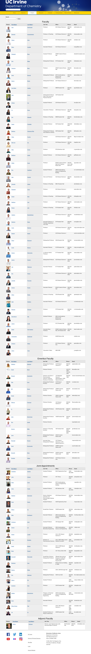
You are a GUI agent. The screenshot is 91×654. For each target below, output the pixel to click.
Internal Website (31, 650)
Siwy (28, 585)
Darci (12, 600)
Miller (28, 429)
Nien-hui (13, 142)
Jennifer (13, 280)
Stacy (12, 482)
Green (28, 149)
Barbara (13, 131)
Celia (12, 488)
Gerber (28, 409)
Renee (13, 207)
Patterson (29, 267)
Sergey (13, 252)
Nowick (29, 260)
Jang (28, 522)
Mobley (29, 546)
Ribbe (28, 570)
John (12, 416)
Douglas (13, 458)
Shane (13, 40)
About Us (23, 12)
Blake (28, 61)
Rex (12, 170)
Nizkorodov (29, 252)
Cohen (28, 95)
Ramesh (13, 34)
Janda (28, 422)
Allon (12, 515)
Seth (13, 95)
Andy (13, 75)
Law (28, 202)
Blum (28, 68)
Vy (12, 110)
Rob (12, 382)
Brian (12, 551)
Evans (28, 389)
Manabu (13, 309)
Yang (28, 350)
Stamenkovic (30, 593)
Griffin (28, 155)
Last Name (29, 24)
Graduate (50, 12)
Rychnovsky (30, 446)
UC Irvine (30, 634)
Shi (28, 580)
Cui (28, 102)
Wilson (12, 509)
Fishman (31, 624)
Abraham (13, 563)
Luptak (28, 534)
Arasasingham (30, 34)
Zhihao (13, 102)
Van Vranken (30, 329)
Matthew (13, 155)
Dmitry (14, 624)
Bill (12, 389)
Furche (29, 137)
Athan (13, 294)
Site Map (30, 642)
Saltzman (29, 575)
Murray (29, 247)
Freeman (29, 402)
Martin (28, 233)
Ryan (12, 502)
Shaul (13, 240)
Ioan (13, 27)
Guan (28, 163)
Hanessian (29, 495)
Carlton (29, 88)
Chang (12, 527)
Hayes (28, 502)
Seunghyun (14, 316)
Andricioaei (29, 27)
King (28, 196)
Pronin (28, 287)
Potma (28, 273)
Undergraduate (59, 12)
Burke (28, 81)
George (13, 429)
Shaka (28, 294)
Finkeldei (29, 124)
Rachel (13, 233)
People (32, 12)
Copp (28, 482)
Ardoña (29, 471)
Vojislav (13, 593)
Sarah (13, 124)
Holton (28, 184)
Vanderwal (29, 336)
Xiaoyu (12, 580)
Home (14, 12)
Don (12, 61)
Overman (29, 435)
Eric (12, 273)
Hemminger (29, 416)
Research (41, 12)
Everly (12, 395)
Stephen (13, 222)
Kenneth (13, 452)
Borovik (29, 75)
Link (28, 207)
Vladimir (13, 214)
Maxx (13, 47)
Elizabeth (14, 54)
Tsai (28, 606)
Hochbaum (29, 515)
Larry (12, 435)
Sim (28, 316)
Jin (12, 612)
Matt (13, 301)
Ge (28, 142)
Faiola (28, 488)
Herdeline (13, 471)
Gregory (13, 343)
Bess (28, 54)
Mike (13, 149)
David (13, 329)
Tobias (28, 458)
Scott (12, 446)
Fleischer (29, 395)
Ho (28, 509)
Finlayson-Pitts (30, 131)
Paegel (28, 551)
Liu (28, 527)
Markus (13, 570)
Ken (12, 422)
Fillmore (13, 402)
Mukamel (29, 240)
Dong (28, 110)
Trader (28, 600)
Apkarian (29, 364)
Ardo (28, 40)
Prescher (29, 280)
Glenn (12, 540)
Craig (13, 227)
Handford (29, 170)
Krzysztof (13, 556)
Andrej (12, 534)
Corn (28, 382)
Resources (76, 12)
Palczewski (29, 556)
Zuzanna (13, 585)
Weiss (28, 343)
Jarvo (28, 189)
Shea (28, 452)
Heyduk (29, 177)
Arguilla (29, 47)
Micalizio (29, 540)
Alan (13, 177)
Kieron (13, 81)
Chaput (29, 477)
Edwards (29, 117)
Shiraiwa (29, 309)
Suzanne (13, 68)
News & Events (67, 12)
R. (11, 409)
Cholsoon (13, 522)
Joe (12, 267)
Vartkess (13, 364)
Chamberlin (29, 376)
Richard (13, 376)
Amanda (13, 184)
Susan (13, 196)
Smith (28, 323)
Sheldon (29, 301)
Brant (28, 369)
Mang (28, 222)
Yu (27, 612)
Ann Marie (14, 88)
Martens (29, 227)
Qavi (28, 563)
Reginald (13, 440)
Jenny (13, 350)
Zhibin (13, 163)
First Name (14, 24)
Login (29, 646)
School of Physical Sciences (34, 638)
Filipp (13, 137)
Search (7, 17)
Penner (28, 440)
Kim (12, 117)
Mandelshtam (30, 214)
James (13, 260)
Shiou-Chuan (14, 606)
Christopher (14, 336)
